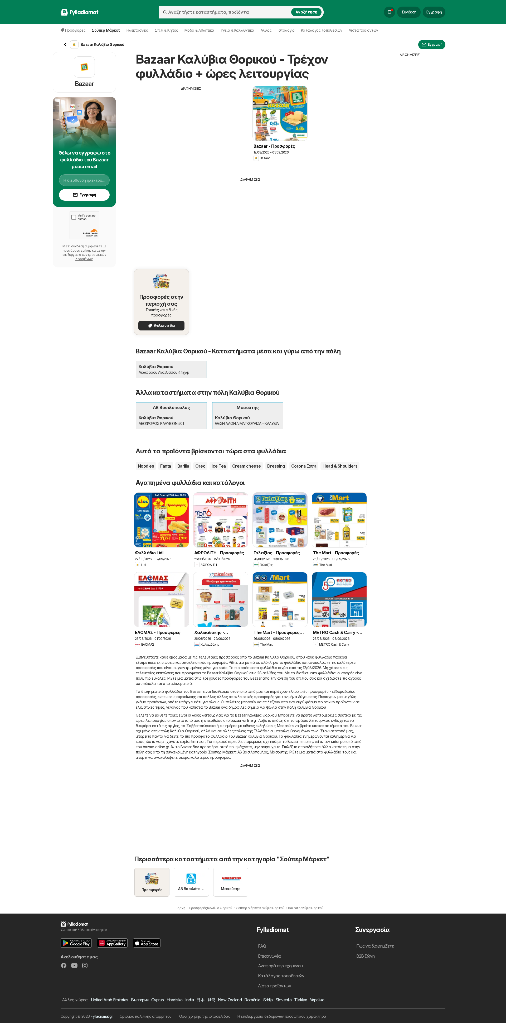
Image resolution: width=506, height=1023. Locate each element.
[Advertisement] (191, 128)
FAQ (262, 946)
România (252, 999)
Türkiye (300, 999)
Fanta (165, 466)
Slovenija (283, 999)
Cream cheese (246, 466)
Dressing (276, 466)
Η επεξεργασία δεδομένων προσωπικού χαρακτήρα (281, 1016)
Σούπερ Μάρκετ (222, 752)
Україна (317, 999)
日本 (200, 999)
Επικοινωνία (269, 956)
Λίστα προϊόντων (363, 30)
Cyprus (157, 999)
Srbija (268, 999)
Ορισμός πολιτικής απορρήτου (146, 1016)
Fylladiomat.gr (102, 1016)
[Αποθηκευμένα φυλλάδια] (389, 12)
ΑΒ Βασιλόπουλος (252, 752)
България (140, 999)
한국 (211, 999)
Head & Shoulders (340, 466)
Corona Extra (304, 466)
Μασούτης (279, 752)
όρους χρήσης (80, 250)
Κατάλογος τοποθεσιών (321, 30)
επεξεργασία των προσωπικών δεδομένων (84, 257)
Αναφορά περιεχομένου (280, 965)
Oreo (200, 466)
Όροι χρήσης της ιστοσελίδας (204, 1016)
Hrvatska (175, 999)
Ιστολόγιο (286, 30)
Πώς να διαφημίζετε (375, 946)
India (189, 999)
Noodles (146, 466)
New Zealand (230, 999)
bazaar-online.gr (244, 720)
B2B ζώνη (365, 956)
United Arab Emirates (109, 999)
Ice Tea (219, 466)
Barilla (183, 466)
